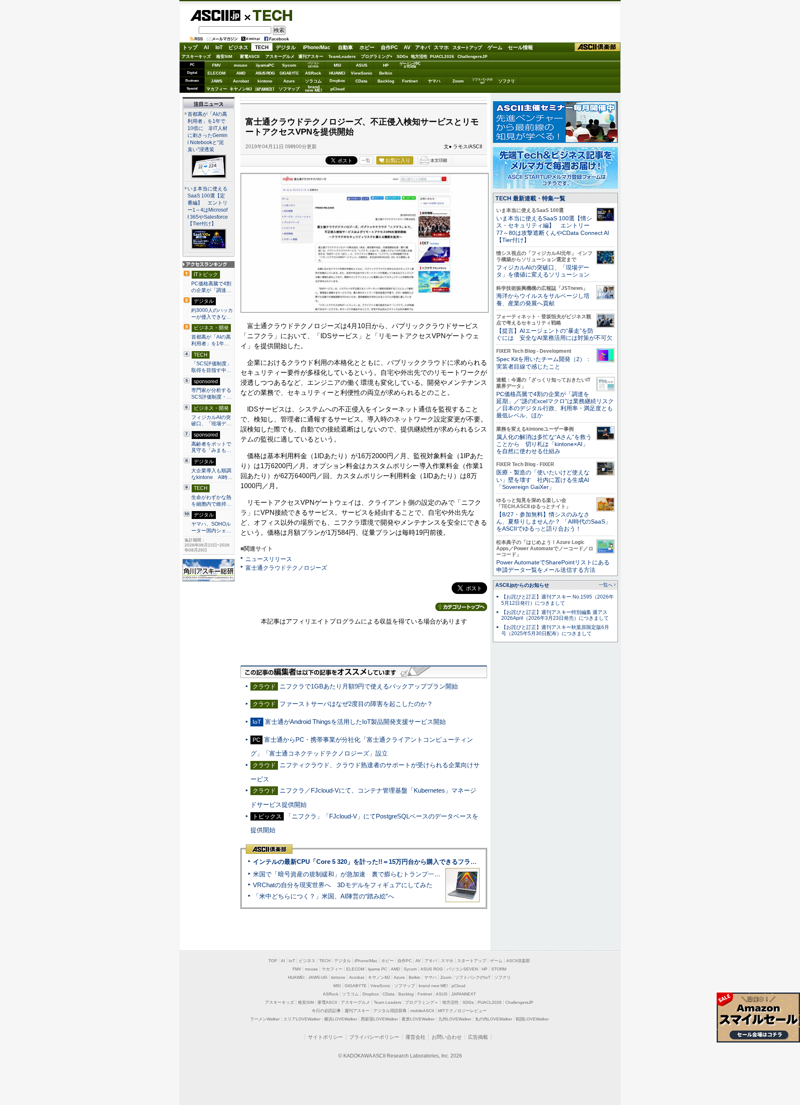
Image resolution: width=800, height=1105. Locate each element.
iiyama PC (377, 969)
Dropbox (337, 81)
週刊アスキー (310, 56)
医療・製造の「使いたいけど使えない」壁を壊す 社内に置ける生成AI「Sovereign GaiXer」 (543, 479)
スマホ (441, 47)
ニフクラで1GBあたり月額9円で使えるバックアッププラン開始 (369, 686)
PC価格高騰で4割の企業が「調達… (211, 287)
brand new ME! (433, 985)
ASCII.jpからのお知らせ (522, 585)
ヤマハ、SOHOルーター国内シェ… (211, 527)
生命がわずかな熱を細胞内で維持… (211, 500)
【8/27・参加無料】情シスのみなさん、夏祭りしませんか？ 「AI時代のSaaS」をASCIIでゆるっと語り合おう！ (553, 521)
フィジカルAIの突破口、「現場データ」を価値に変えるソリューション (543, 271)
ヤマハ (434, 81)
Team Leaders (387, 1002)
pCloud (337, 89)
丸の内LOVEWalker (493, 1019)
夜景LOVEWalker (418, 1019)
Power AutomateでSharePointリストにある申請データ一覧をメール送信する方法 (553, 566)
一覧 (365, 160)
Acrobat (241, 81)
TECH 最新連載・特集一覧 (530, 198)
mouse (241, 65)
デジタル (286, 47)
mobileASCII (422, 1010)
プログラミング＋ (421, 1002)
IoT (218, 47)
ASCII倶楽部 (597, 47)
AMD (240, 73)
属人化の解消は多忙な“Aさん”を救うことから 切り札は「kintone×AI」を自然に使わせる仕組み (544, 444)
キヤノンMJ (241, 89)
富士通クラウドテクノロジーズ (286, 567)
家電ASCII (250, 56)
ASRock (313, 73)
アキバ (422, 47)
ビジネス (238, 47)
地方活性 (419, 56)
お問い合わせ (447, 1037)
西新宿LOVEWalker (379, 1019)
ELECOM (216, 73)
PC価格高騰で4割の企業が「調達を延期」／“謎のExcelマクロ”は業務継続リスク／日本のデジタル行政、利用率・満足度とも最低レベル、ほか (555, 405)
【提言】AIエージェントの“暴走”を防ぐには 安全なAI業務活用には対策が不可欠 (554, 334)
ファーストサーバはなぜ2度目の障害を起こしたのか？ (356, 703)
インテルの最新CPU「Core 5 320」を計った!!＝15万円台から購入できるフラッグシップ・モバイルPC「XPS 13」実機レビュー (432, 861)
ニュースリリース (268, 559)
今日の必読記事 (326, 1010)
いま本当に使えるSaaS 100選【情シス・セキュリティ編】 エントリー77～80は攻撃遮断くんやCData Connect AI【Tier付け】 (552, 229)
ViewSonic (361, 73)
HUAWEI (337, 73)
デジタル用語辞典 (390, 1010)
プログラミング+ (376, 56)
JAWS (216, 81)
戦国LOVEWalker (532, 1019)
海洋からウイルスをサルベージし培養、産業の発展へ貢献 (543, 299)
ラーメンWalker (265, 1019)
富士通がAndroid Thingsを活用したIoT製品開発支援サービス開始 (355, 721)
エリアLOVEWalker (301, 1019)
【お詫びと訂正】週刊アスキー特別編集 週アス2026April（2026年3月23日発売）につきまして (555, 615)
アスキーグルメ (280, 56)
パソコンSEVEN (313, 65)
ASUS (362, 65)
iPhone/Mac (316, 47)
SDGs (402, 56)
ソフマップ (289, 89)
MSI (337, 65)
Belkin (385, 73)
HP (386, 65)
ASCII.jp (215, 15)
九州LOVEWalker (454, 1019)
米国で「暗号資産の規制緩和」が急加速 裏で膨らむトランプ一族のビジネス (362, 874)
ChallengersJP (473, 56)
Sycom (289, 65)
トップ (190, 47)
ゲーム (495, 47)
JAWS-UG (318, 977)
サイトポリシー (325, 1037)
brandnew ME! (313, 88)
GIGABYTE (289, 73)
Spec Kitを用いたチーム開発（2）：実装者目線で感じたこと (543, 362)
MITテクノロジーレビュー (462, 1010)
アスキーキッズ (196, 56)
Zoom (458, 81)
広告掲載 (478, 1037)
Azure (289, 81)
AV (407, 47)
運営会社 (415, 1037)
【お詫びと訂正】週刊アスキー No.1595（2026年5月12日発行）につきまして (557, 600)
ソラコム (313, 81)
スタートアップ (467, 47)
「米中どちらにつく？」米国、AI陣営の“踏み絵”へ (323, 896)
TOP (272, 960)
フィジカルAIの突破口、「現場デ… (211, 420)
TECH (269, 15)
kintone (265, 81)
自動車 (345, 47)
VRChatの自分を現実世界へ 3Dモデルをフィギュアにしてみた (342, 884)
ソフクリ (506, 81)
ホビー (367, 47)
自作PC (389, 47)
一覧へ (605, 584)
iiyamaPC (265, 65)
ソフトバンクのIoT (482, 81)
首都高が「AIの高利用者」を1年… (211, 340)
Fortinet (410, 81)
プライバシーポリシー (374, 1037)
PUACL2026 (442, 56)
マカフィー (216, 89)
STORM (498, 969)
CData (361, 81)
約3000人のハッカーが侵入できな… (212, 313)
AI (206, 47)
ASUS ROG (265, 73)
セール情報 (520, 47)
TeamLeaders (342, 56)
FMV (216, 65)
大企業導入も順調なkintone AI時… (211, 474)
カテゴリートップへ (461, 607)
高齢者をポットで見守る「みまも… (211, 447)
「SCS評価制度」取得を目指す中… (211, 367)
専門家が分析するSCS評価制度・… (211, 393)
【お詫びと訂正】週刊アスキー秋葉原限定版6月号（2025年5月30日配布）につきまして (555, 630)
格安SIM (224, 56)
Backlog (386, 81)
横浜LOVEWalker (340, 1019)
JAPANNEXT (265, 89)
